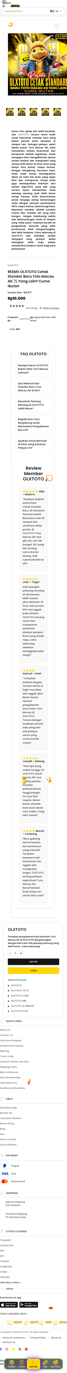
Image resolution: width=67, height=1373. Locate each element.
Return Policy (7, 1123)
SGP (2, 1250)
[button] (56, 25)
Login (22, 1366)
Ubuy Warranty (8, 1082)
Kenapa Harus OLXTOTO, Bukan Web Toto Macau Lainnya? (33, 369)
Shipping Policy (8, 1066)
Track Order (7, 1056)
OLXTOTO (23, 134)
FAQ (2, 1134)
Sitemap (4, 1051)
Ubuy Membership (10, 1077)
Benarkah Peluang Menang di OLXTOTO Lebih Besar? (31, 405)
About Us (5, 1029)
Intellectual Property (11, 1045)
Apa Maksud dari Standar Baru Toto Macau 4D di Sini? (29, 387)
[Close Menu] (3, 7)
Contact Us (6, 1035)
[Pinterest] (28, 1349)
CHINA (3, 1271)
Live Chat (55, 1366)
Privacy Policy (38, 1337)
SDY (2, 1256)
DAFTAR (33, 961)
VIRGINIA (5, 1277)
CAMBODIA (6, 1266)
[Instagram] (8, 1349)
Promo (11, 1366)
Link (45, 1366)
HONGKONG (7, 1245)
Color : (15, 329)
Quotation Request (11, 1040)
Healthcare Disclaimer (12, 1088)
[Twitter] (21, 1349)
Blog (2, 1128)
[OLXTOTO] (15, 6)
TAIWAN (4, 1261)
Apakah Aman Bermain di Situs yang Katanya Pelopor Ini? (32, 444)
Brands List (6, 1113)
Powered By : (13, 319)
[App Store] (9, 1306)
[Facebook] (2, 1349)
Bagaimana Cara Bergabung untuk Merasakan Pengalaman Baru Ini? (33, 424)
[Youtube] (15, 1349)
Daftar (33, 1366)
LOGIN (33, 970)
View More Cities (9, 1282)
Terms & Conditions (13, 1337)
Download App (8, 1107)
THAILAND (5, 1240)
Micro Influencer (9, 1072)
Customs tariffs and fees (14, 1061)
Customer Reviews (10, 1118)
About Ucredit (8, 1139)
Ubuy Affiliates (8, 1144)
